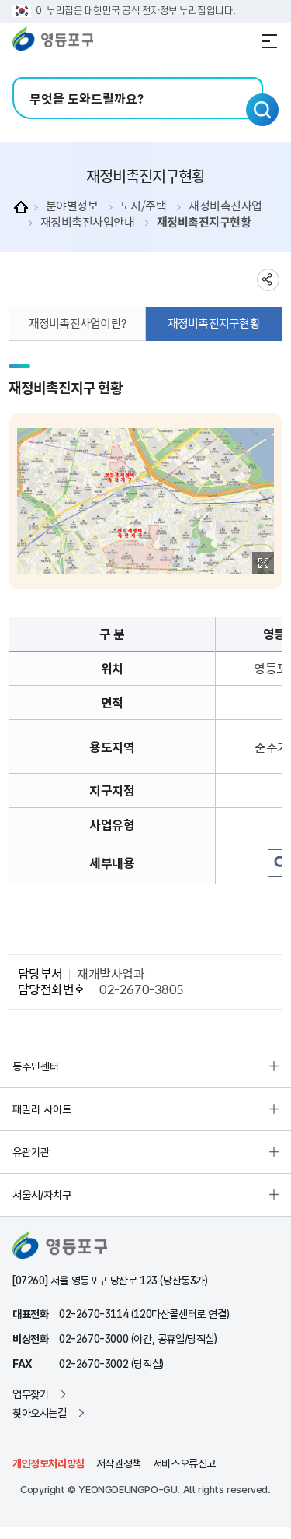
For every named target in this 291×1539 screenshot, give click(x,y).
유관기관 (31, 1152)
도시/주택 (143, 206)
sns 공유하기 (268, 280)
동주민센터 (35, 1066)
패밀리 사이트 (41, 1109)
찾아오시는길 (39, 1413)
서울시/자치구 (41, 1195)
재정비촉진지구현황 (204, 222)
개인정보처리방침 (48, 1463)
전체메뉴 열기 (269, 41)
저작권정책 (118, 1463)
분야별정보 (72, 206)
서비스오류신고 (184, 1463)
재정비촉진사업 (225, 206)
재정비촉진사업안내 (87, 222)
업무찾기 (30, 1394)
